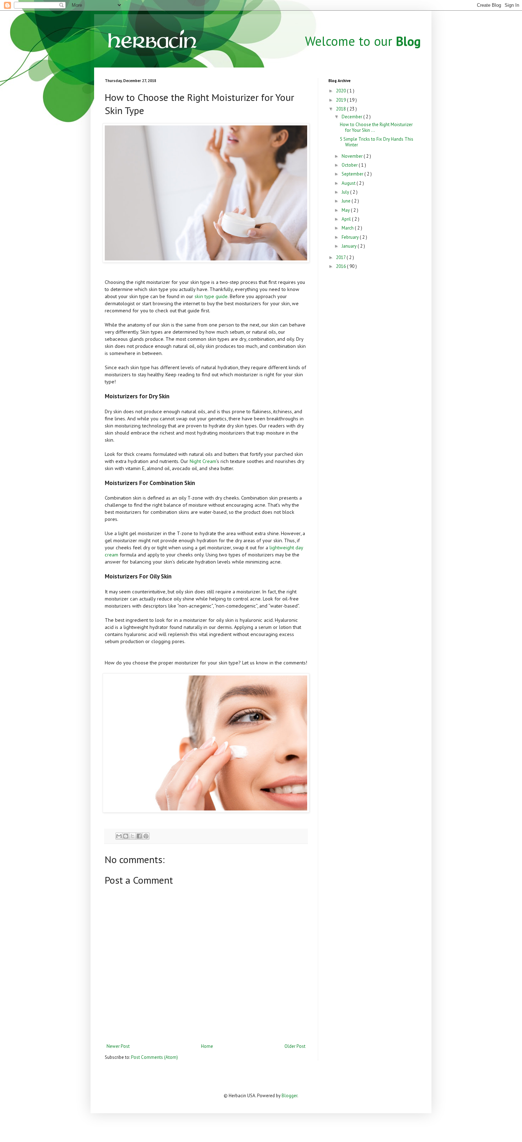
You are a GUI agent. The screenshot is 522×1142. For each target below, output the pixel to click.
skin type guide (211, 296)
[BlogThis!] (125, 836)
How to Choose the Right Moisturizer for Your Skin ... (376, 127)
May (346, 210)
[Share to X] (132, 836)
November (353, 156)
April (347, 219)
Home (207, 1046)
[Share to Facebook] (139, 836)
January (350, 246)
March (348, 228)
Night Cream (203, 461)
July (346, 192)
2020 (341, 91)
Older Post (294, 1046)
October (350, 165)
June (347, 201)
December (352, 117)
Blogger (289, 1096)
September (353, 174)
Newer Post (118, 1046)
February (351, 237)
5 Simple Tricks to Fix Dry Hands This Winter (376, 142)
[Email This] (119, 836)
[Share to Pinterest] (145, 836)
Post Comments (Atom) (154, 1057)
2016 (341, 266)
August (349, 183)
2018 (341, 109)
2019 (341, 100)
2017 (341, 257)
